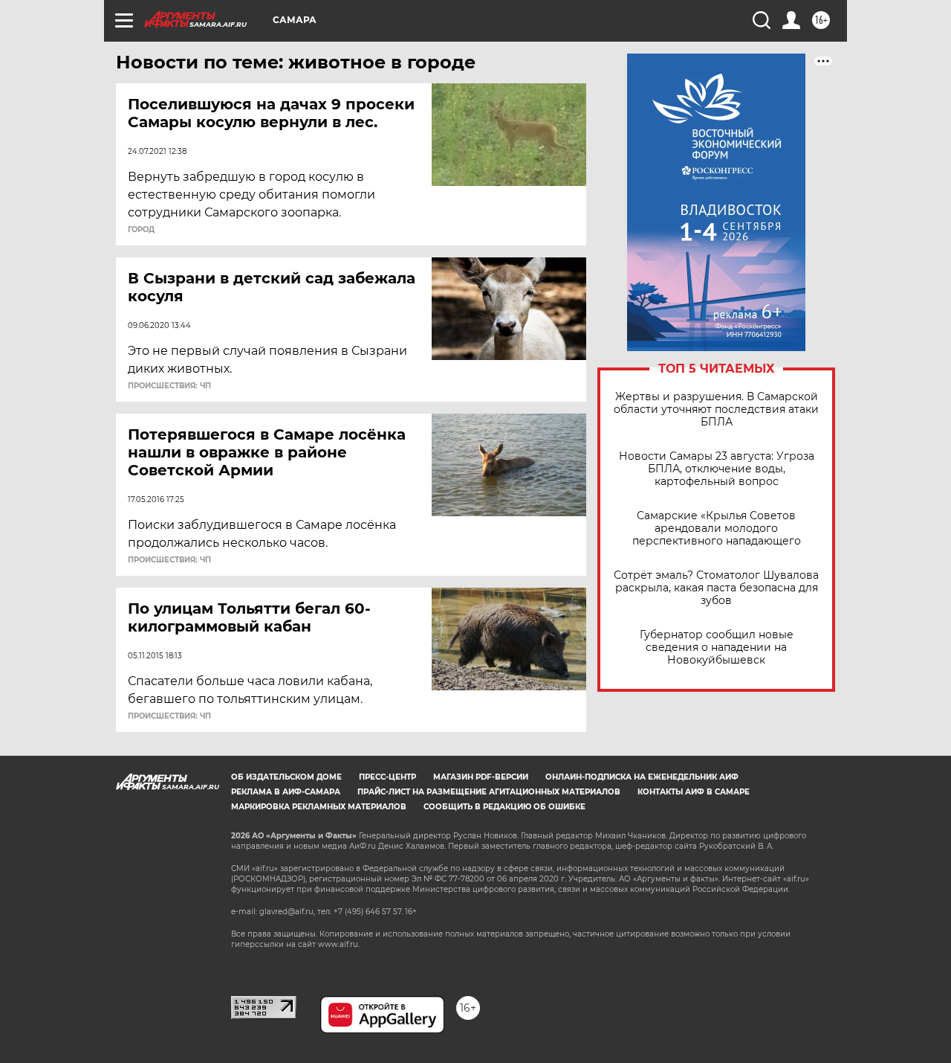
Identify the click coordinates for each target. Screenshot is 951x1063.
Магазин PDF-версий (480, 777)
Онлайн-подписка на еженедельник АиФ (642, 777)
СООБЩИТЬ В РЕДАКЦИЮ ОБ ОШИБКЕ (504, 807)
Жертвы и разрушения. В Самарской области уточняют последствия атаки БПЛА (716, 409)
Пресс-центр (387, 777)
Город (141, 230)
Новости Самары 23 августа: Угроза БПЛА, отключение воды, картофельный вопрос (716, 469)
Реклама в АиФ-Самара (285, 792)
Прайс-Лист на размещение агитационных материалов (488, 792)
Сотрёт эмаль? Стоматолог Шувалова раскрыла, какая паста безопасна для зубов (716, 588)
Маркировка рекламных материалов (318, 807)
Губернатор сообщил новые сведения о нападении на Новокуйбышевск (716, 648)
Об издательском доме (286, 777)
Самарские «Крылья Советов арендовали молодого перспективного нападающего (716, 528)
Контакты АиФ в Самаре (693, 792)
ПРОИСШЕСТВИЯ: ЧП (169, 386)
